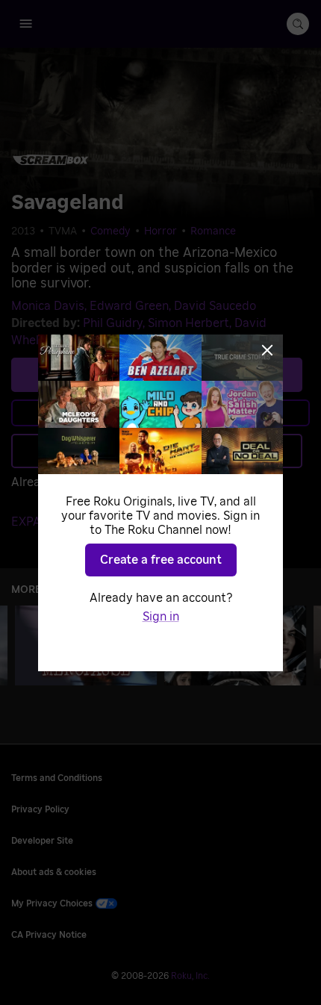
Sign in (161, 617)
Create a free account (161, 560)
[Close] (267, 350)
